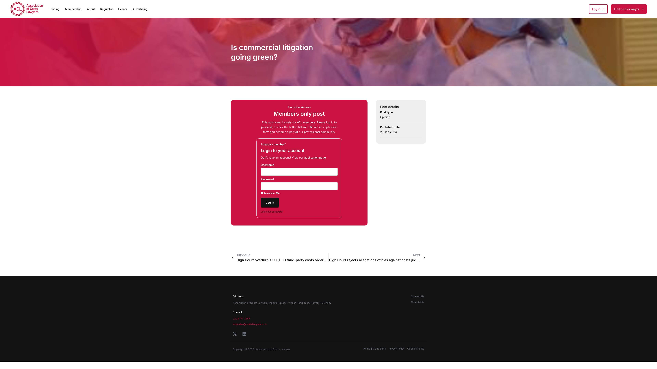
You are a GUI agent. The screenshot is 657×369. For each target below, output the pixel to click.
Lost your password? (272, 211)
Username (267, 165)
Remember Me (271, 193)
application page (315, 157)
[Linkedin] (244, 334)
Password (267, 179)
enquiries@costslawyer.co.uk (250, 324)
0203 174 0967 (241, 318)
